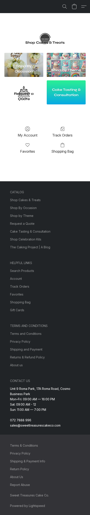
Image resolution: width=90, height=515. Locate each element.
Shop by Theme (21, 216)
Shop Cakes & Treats (25, 200)
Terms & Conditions (24, 445)
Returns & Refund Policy (27, 357)
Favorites (27, 151)
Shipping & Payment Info (27, 461)
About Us (16, 477)
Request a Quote (22, 223)
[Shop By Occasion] (23, 57)
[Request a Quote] (23, 84)
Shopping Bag (62, 151)
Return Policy (19, 469)
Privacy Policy (20, 341)
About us (16, 365)
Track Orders (62, 135)
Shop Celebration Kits (25, 239)
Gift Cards (17, 310)
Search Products (22, 271)
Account (16, 278)
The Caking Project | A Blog (30, 247)
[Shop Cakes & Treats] (45, 32)
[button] (64, 6)
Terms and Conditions (26, 333)
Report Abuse (20, 485)
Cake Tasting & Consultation (30, 231)
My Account (27, 135)
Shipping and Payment (26, 349)
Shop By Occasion (23, 208)
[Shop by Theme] (66, 57)
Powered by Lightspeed (27, 506)
